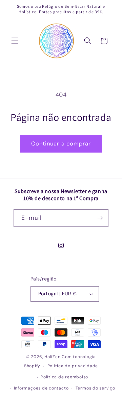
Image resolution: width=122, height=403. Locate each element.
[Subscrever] (100, 218)
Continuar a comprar (61, 143)
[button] (15, 41)
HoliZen (52, 356)
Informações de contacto (41, 388)
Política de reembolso (64, 377)
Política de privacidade (72, 366)
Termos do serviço (95, 388)
